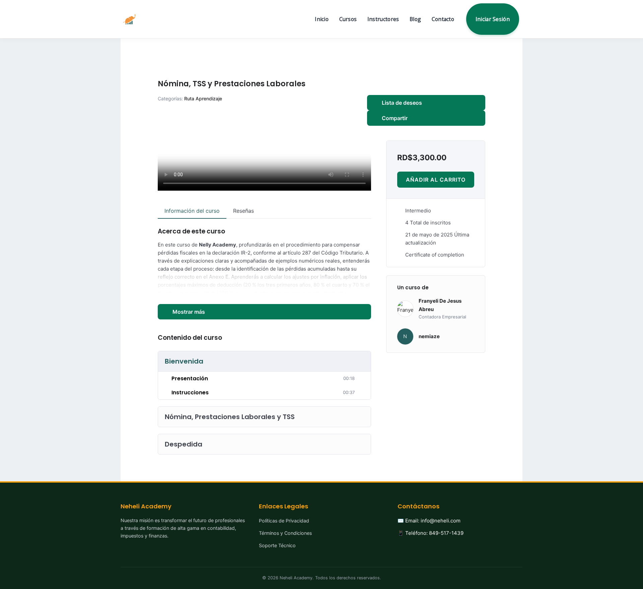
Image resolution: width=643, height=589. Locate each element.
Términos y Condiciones (285, 533)
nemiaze (429, 336)
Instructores (383, 19)
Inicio (322, 19)
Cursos (348, 19)
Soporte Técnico (277, 545)
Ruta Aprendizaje (203, 98)
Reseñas (243, 210)
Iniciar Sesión (493, 19)
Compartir (395, 118)
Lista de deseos (402, 102)
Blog (415, 19)
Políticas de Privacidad (284, 520)
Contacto (443, 19)
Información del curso (192, 210)
